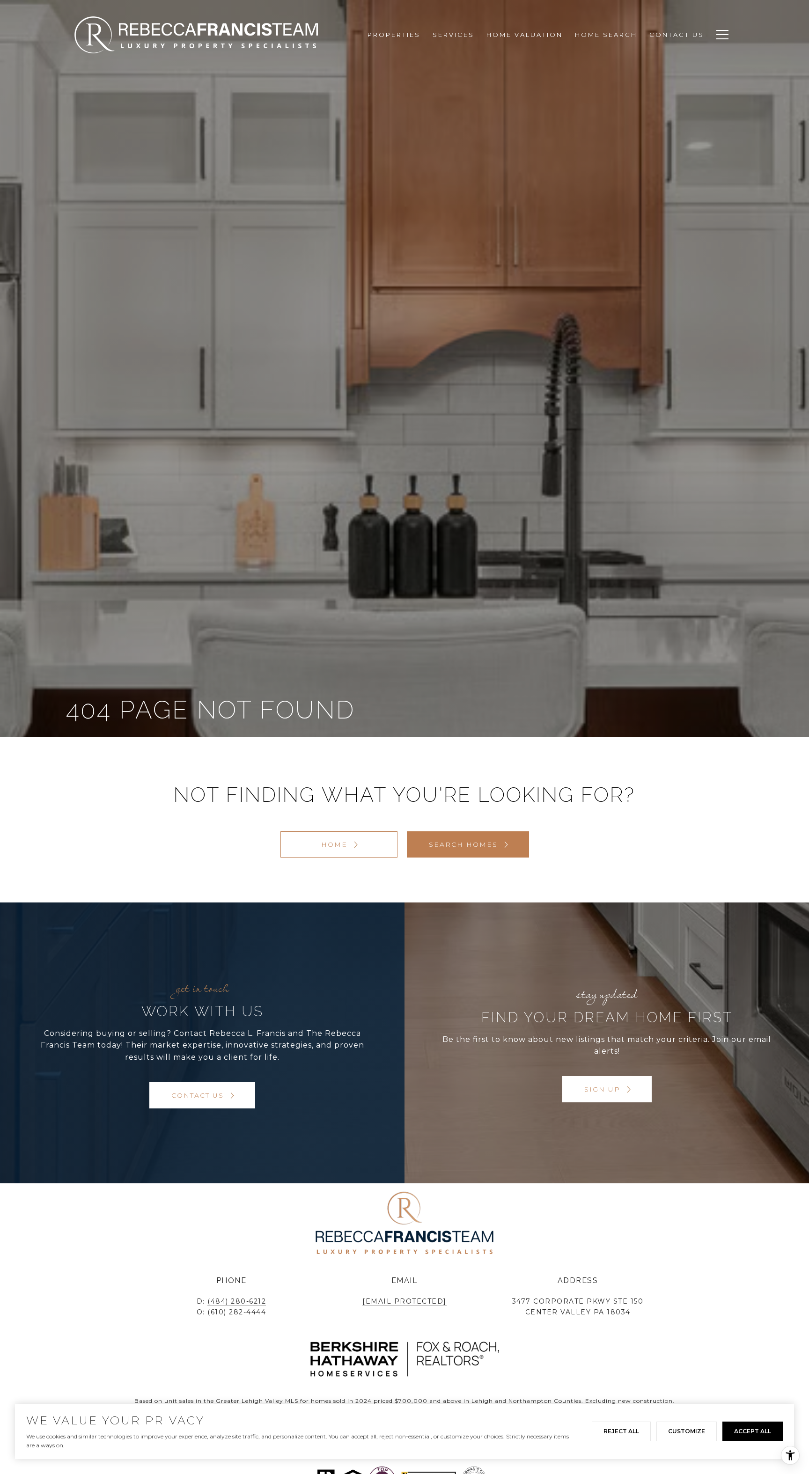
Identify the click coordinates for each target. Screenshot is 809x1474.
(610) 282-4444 (236, 1312)
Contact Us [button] (199, 1095)
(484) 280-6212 (236, 1301)
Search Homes (464, 844)
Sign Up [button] (603, 1089)
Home (335, 844)
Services (453, 34)
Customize (686, 1431)
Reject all (621, 1431)
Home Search (606, 34)
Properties (394, 34)
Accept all (752, 1431)
